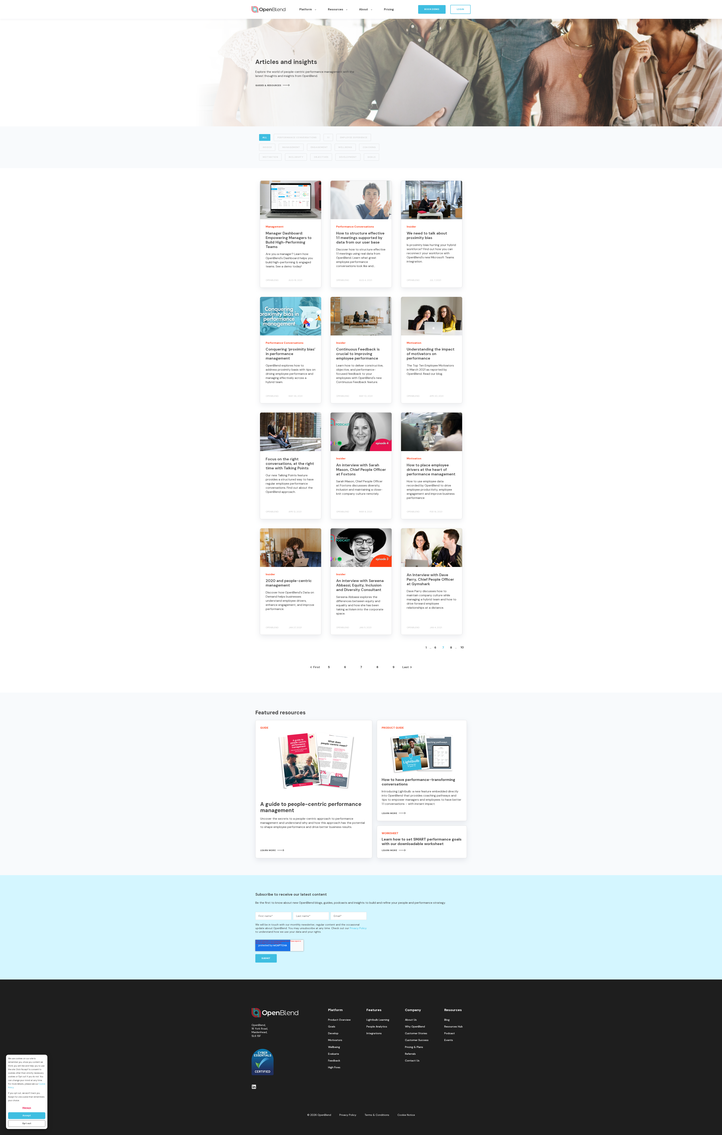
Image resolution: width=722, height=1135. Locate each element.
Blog (447, 1019)
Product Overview (339, 1019)
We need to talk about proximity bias (427, 235)
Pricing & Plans (414, 1047)
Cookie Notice (406, 1115)
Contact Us (412, 1060)
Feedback (334, 1060)
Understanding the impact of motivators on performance (430, 354)
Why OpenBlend (415, 1026)
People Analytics (376, 1026)
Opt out (26, 1123)
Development (348, 157)
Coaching (369, 147)
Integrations (374, 1033)
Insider (267, 147)
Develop (333, 1033)
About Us (411, 1019)
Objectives (321, 157)
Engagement (319, 147)
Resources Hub (453, 1026)
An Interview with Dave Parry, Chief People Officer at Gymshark (430, 579)
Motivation (270, 157)
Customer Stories (416, 1033)
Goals (371, 157)
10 (462, 647)
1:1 (328, 137)
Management (291, 147)
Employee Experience (353, 137)
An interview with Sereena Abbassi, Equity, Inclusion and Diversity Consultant (360, 585)
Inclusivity (296, 157)
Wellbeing (345, 147)
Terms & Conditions (377, 1115)
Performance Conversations (297, 137)
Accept (27, 1115)
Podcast (449, 1033)
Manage (26, 1107)
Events (448, 1040)
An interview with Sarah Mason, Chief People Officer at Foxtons (361, 469)
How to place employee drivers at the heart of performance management (431, 469)
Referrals (410, 1053)
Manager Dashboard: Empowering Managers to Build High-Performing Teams (289, 240)
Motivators (335, 1040)
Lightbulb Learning (377, 1019)
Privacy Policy (358, 928)
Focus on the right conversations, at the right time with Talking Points (290, 463)
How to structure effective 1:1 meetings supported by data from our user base (360, 238)
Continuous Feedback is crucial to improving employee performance (358, 354)
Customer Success (416, 1040)
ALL (264, 137)
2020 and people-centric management (289, 583)
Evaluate (333, 1053)
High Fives (334, 1067)
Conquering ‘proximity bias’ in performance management (290, 354)
